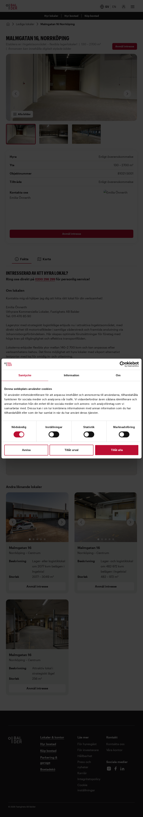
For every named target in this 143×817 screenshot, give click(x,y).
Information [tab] (71, 375)
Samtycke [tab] (24, 375)
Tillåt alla (117, 450)
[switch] (54, 434)
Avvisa (26, 450)
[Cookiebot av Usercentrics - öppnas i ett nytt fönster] (122, 364)
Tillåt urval (71, 450)
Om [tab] (118, 375)
